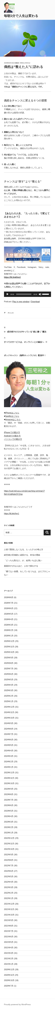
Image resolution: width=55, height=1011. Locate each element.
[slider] (46, 294)
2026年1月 (8, 635)
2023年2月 (8, 827)
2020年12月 (9, 969)
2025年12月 (9, 641)
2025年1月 (8, 701)
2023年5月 (8, 811)
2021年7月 (8, 931)
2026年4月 (8, 619)
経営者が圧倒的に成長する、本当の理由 (22, 555)
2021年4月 (8, 947)
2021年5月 (8, 942)
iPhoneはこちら (12, 413)
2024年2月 (8, 761)
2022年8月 (8, 860)
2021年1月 (8, 964)
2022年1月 (8, 898)
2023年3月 (8, 822)
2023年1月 (8, 832)
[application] (27, 294)
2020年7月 (8, 986)
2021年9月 (8, 920)
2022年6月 (8, 871)
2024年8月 (8, 729)
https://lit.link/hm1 (11, 513)
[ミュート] (40, 294)
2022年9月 (8, 854)
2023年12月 (9, 772)
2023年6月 (8, 805)
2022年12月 (9, 838)
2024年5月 (8, 745)
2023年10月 (9, 783)
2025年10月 (9, 652)
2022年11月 (9, 843)
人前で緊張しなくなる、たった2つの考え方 (23, 549)
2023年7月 (8, 800)
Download (35, 301)
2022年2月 (8, 893)
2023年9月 (8, 789)
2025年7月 (8, 668)
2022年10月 (9, 849)
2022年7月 (8, 865)
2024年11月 (9, 712)
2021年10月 (9, 915)
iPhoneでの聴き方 (12, 432)
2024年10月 (9, 718)
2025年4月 (8, 685)
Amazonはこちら (13, 419)
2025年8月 (8, 663)
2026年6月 (8, 608)
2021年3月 (8, 953)
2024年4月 (8, 750)
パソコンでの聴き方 (13, 439)
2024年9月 (8, 723)
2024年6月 (8, 739)
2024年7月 (8, 734)
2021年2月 (8, 958)
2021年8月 (8, 926)
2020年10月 (9, 980)
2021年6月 (8, 936)
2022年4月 (8, 882)
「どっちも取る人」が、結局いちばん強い (23, 560)
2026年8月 (8, 597)
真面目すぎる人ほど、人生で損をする (21, 566)
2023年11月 (9, 778)
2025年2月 (8, 696)
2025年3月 (8, 690)
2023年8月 (8, 794)
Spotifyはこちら (12, 416)
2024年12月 (9, 707)
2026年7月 (8, 603)
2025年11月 (9, 646)
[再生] (7, 294)
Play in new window (20, 301)
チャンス (11, 313)
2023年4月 (8, 816)
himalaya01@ (25, 63)
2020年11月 (9, 975)
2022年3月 (8, 887)
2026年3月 (8, 625)
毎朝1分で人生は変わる (21, 16)
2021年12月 (9, 904)
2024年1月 (8, 767)
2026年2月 (8, 630)
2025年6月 (8, 674)
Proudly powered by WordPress (17, 1004)
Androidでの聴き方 (12, 436)
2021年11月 (9, 909)
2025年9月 (8, 657)
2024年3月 (8, 756)
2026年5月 (8, 614)
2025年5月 (8, 679)
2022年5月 (8, 876)
